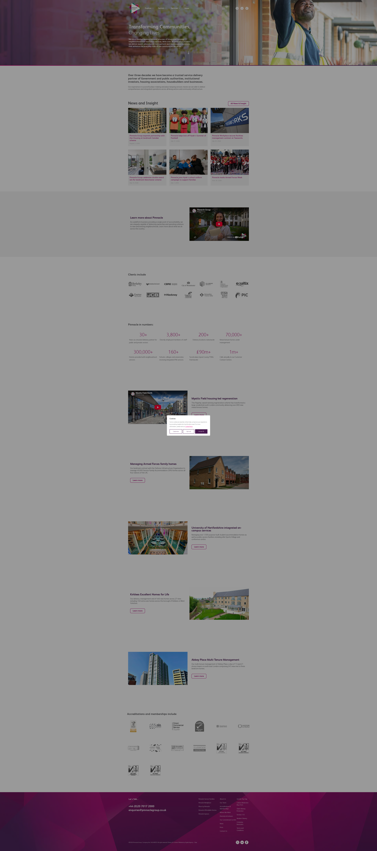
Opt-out (188, 431)
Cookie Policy (189, 426)
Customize (176, 431)
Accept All (201, 431)
